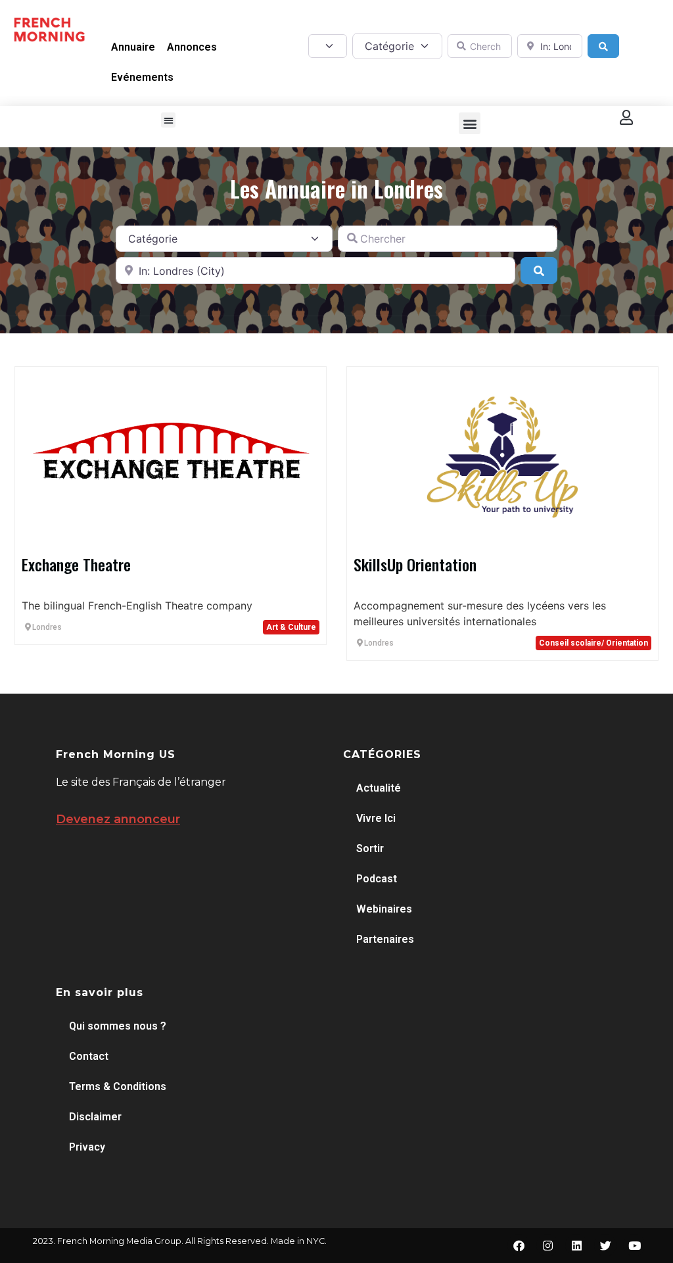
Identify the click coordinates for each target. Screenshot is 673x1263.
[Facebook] (518, 1245)
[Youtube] (634, 1245)
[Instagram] (547, 1245)
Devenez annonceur (118, 819)
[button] (168, 120)
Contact (88, 1056)
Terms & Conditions (117, 1086)
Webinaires (384, 909)
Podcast (376, 878)
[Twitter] (605, 1245)
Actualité (378, 788)
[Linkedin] (576, 1245)
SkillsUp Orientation (415, 564)
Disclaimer (95, 1116)
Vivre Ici (376, 818)
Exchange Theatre (76, 564)
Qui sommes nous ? (117, 1026)
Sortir (370, 848)
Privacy (87, 1147)
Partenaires (385, 939)
